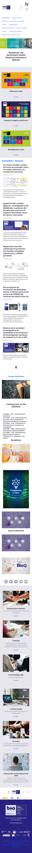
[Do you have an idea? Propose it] (16, 489)
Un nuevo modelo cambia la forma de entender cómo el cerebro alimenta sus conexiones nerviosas (15, 168)
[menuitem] (6, 17)
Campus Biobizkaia (16, 376)
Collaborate (7, 841)
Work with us (15, 841)
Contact (20, 843)
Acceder (16, 97)
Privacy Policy (16, 845)
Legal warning (6, 845)
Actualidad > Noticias (12, 160)
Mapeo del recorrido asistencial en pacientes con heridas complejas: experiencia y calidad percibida (14, 251)
